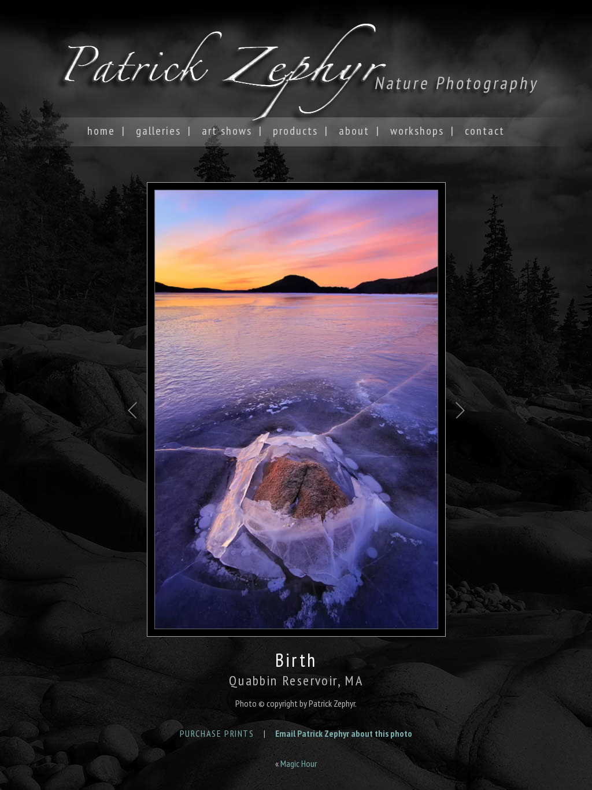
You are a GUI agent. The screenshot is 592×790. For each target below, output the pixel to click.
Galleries (158, 130)
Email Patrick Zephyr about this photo (343, 733)
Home (101, 130)
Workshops (417, 130)
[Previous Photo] (132, 450)
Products (295, 130)
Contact (485, 130)
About (354, 130)
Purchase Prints (217, 733)
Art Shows (227, 130)
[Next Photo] (460, 450)
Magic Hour (298, 763)
